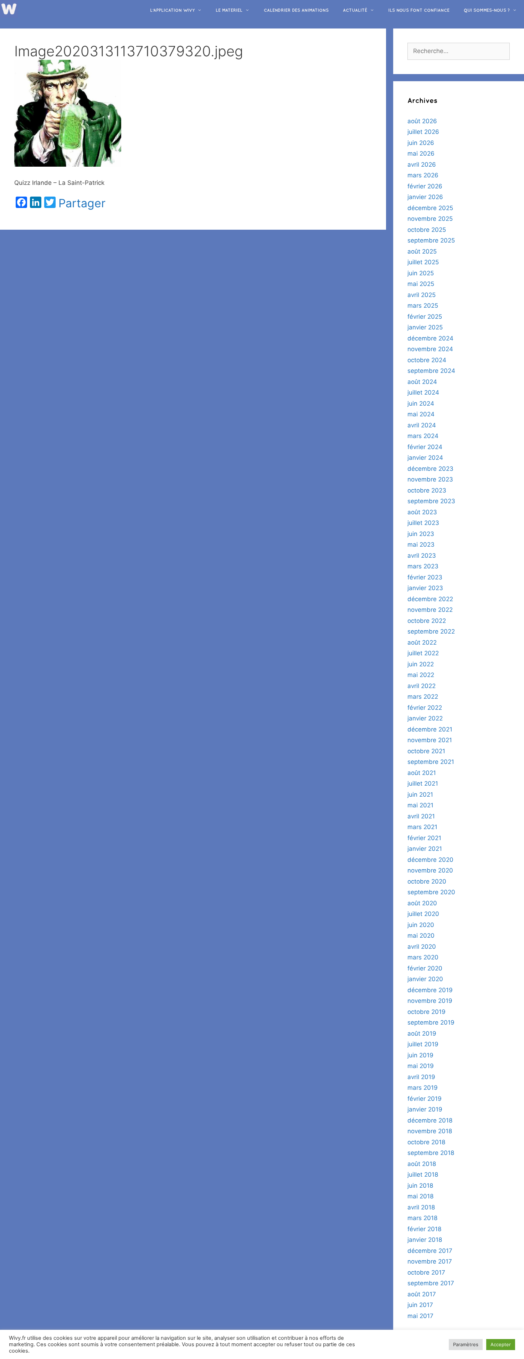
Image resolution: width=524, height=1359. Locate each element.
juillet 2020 (423, 913)
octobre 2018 (426, 1142)
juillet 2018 (422, 1174)
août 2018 (421, 1163)
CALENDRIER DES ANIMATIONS (296, 10)
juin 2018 (420, 1185)
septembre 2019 (430, 1022)
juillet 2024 (423, 392)
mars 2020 (422, 957)
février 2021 (424, 838)
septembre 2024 (431, 370)
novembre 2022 (430, 609)
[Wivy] (9, 8)
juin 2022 (420, 664)
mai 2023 (421, 544)
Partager (82, 203)
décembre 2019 (430, 990)
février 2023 (424, 577)
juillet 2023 (423, 522)
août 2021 (421, 772)
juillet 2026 (423, 131)
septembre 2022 (431, 631)
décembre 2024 (430, 338)
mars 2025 (422, 305)
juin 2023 (420, 533)
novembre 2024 (430, 349)
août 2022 (422, 642)
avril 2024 (421, 425)
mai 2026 (421, 153)
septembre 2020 (431, 892)
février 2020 (424, 968)
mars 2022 (422, 696)
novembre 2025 (430, 218)
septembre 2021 (430, 761)
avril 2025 (421, 294)
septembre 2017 (430, 1283)
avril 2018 (421, 1207)
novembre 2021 (429, 740)
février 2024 (424, 447)
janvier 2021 (424, 848)
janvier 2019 (424, 1109)
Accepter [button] (500, 1344)
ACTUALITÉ (355, 10)
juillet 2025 (423, 262)
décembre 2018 (429, 1120)
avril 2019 (421, 1077)
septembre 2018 (430, 1152)
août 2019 (421, 1033)
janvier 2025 (425, 327)
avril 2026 (421, 164)
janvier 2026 (425, 197)
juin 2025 (420, 273)
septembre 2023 (431, 501)
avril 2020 (421, 946)
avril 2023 (421, 555)
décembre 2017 (429, 1250)
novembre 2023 (430, 479)
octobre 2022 (426, 620)
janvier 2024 (425, 457)
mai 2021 (420, 805)
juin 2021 (420, 794)
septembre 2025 (431, 240)
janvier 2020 (425, 979)
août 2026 (422, 121)
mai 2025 (420, 283)
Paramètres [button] (465, 1344)
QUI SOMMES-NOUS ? (487, 10)
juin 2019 (420, 1055)
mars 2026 (422, 175)
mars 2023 (422, 566)
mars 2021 (422, 826)
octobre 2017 (426, 1272)
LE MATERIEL (229, 10)
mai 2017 (420, 1315)
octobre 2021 (426, 751)
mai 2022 (420, 674)
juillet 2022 (423, 653)
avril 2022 (421, 685)
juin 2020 (420, 924)
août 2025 (422, 251)
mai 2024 (421, 414)
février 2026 (424, 186)
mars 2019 (422, 1087)
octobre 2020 (426, 881)
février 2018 (424, 1229)
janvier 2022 (425, 718)
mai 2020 (421, 935)
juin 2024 (420, 403)
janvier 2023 (425, 588)
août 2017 (421, 1294)
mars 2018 (422, 1218)
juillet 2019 (422, 1044)
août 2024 (422, 381)
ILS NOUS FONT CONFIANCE (418, 10)
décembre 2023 (430, 468)
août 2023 (422, 512)
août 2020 (422, 903)
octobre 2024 (426, 360)
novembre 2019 (429, 1000)
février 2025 (424, 316)
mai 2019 (420, 1065)
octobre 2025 (426, 229)
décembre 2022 (430, 599)
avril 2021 (421, 816)
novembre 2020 (430, 870)
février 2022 (424, 707)
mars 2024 (422, 435)
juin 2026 (420, 142)
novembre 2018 (429, 1131)
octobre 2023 (426, 490)
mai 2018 (420, 1196)
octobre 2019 (426, 1011)
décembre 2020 (430, 859)
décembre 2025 (430, 208)
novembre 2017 (429, 1261)
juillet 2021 (422, 783)
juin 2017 (420, 1304)
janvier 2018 (424, 1239)
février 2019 (424, 1098)
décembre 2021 (429, 729)
